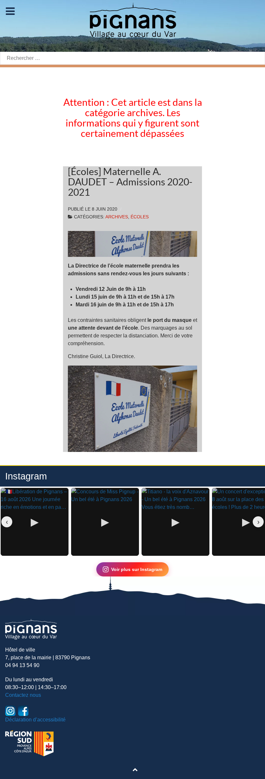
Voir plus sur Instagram (136, 569)
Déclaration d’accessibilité (35, 719)
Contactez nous (23, 695)
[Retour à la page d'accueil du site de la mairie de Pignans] (132, 20)
